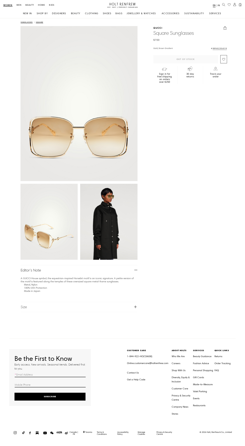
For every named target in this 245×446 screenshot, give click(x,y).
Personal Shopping (203, 370)
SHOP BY (42, 13)
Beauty (30, 5)
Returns (218, 356)
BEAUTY (75, 13)
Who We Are (178, 356)
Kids (51, 5)
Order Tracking (222, 363)
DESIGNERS (59, 13)
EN (214, 5)
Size (24, 307)
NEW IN (27, 13)
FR (219, 5)
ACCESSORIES (171, 13)
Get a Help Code (136, 379)
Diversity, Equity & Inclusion (181, 379)
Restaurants (199, 405)
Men (19, 5)
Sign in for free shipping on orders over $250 (164, 78)
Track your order (216, 75)
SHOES (107, 13)
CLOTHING (91, 13)
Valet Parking (200, 391)
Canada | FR (74, 433)
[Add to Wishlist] (223, 59)
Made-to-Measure (203, 384)
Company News (180, 406)
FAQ (216, 370)
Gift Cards (198, 377)
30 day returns (190, 75)
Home (41, 5)
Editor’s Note (31, 270)
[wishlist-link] (229, 4)
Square (39, 22)
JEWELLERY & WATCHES (141, 13)
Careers (176, 363)
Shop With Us (179, 370)
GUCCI (157, 28)
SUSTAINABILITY (194, 13)
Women (7, 5)
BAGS (119, 13)
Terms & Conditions (102, 433)
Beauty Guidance (202, 356)
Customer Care (180, 388)
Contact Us (133, 372)
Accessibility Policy (122, 433)
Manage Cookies (141, 433)
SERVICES (215, 13)
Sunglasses (27, 22)
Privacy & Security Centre (181, 397)
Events (196, 398)
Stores (175, 413)
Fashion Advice (201, 363)
